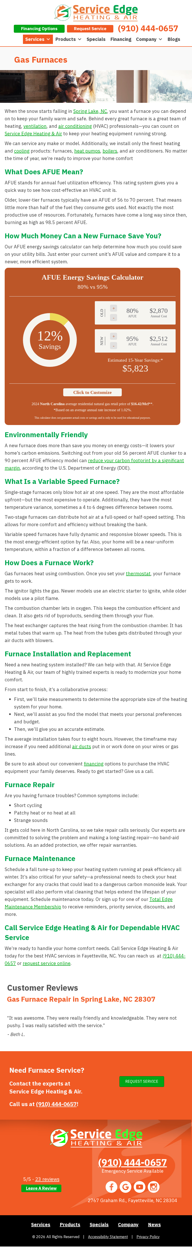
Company (146, 39)
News (154, 1224)
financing (93, 764)
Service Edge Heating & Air (33, 133)
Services (34, 39)
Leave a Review (41, 1188)
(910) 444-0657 (56, 1104)
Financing (120, 39)
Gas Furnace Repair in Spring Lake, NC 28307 (81, 999)
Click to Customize (92, 392)
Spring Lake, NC (90, 111)
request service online (46, 963)
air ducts (81, 746)
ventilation (35, 126)
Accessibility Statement (108, 1236)
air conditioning (75, 126)
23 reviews (47, 1179)
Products (65, 39)
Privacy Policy (148, 1236)
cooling (22, 151)
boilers (110, 151)
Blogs (173, 39)
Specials (96, 39)
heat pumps (87, 151)
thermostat (138, 573)
